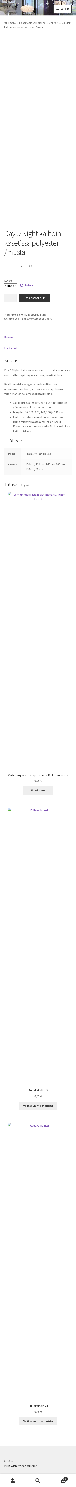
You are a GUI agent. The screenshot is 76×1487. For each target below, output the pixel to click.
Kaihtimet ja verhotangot (32, 22)
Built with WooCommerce (20, 1466)
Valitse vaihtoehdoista (38, 1105)
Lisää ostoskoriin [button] (38, 790)
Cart (58, 1477)
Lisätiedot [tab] (10, 348)
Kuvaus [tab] (8, 337)
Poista (29, 285)
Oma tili (12, 1480)
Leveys (8, 280)
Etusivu (12, 22)
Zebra (52, 22)
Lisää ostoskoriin (34, 298)
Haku (38, 1480)
